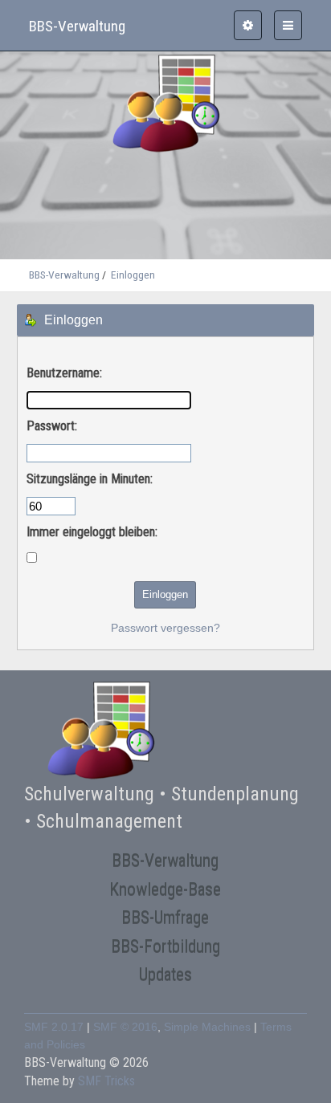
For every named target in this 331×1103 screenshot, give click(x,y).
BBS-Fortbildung (165, 946)
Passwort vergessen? (165, 628)
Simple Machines (207, 1027)
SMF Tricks (106, 1081)
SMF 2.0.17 (54, 1027)
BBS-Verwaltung (165, 860)
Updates (165, 974)
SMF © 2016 (125, 1027)
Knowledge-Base (165, 889)
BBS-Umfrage (165, 917)
